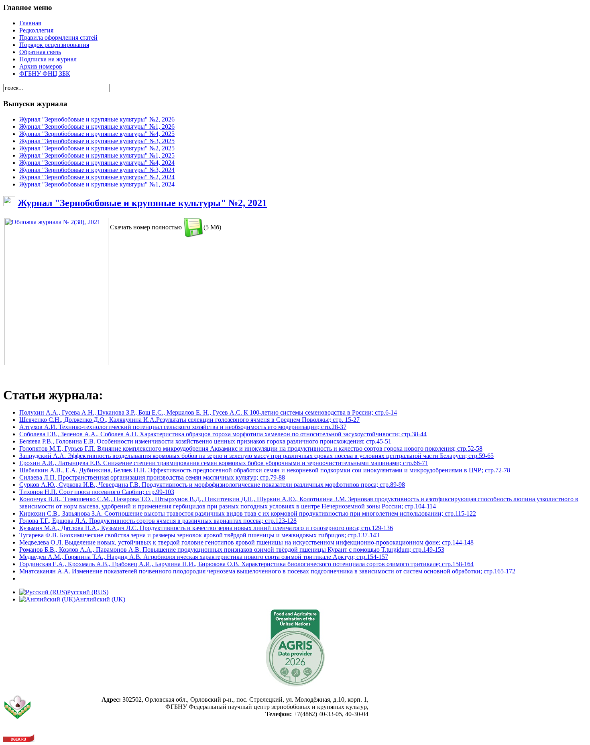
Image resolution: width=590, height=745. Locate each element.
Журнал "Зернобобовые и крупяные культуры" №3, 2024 (97, 169)
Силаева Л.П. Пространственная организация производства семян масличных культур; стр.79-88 (152, 477)
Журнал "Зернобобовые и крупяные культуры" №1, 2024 (97, 184)
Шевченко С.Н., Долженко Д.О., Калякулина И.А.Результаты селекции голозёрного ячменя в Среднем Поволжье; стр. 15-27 (189, 419)
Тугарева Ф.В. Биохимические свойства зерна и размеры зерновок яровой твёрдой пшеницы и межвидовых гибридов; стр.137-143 (199, 535)
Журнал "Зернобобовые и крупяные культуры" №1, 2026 (97, 126)
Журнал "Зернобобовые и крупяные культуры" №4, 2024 (97, 162)
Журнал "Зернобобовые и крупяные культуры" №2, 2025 (97, 148)
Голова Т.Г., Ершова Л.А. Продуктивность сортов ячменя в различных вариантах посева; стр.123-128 (158, 520)
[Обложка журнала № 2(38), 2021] (56, 363)
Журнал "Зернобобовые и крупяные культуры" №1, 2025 (97, 155)
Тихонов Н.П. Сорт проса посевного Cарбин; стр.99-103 (96, 491)
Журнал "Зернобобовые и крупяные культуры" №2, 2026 (97, 119)
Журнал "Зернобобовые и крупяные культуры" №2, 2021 (142, 203)
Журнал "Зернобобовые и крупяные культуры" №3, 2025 (97, 141)
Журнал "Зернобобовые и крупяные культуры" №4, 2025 (97, 133)
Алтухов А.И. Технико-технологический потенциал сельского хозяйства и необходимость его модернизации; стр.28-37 (182, 426)
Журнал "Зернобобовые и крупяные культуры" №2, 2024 (97, 177)
